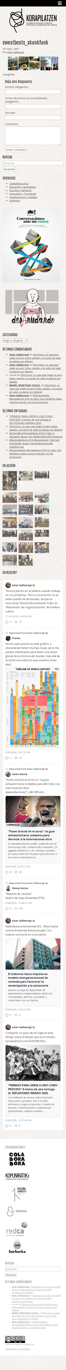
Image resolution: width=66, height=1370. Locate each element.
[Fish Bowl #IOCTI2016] (10, 522)
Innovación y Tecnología (22, 193)
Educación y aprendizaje (22, 187)
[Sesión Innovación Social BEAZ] (42, 509)
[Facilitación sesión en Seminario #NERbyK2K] (42, 533)
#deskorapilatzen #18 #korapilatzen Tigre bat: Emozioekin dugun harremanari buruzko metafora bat (34, 443)
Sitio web (10, 112)
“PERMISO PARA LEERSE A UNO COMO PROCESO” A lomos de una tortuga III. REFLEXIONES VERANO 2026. (31, 420)
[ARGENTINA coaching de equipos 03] (26, 476)
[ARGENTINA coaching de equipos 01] (42, 522)
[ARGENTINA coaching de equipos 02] (26, 547)
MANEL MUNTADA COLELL (24, 385)
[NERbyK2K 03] (42, 547)
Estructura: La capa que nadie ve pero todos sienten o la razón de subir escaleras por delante (35, 358)
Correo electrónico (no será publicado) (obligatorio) (26, 99)
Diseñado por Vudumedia (17, 1349)
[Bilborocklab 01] (26, 510)
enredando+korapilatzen (33, 20)
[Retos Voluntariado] (26, 497)
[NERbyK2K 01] (10, 480)
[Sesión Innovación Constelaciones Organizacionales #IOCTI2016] (26, 535)
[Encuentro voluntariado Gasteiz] (42, 497)
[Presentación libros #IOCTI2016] (10, 497)
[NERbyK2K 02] (26, 560)
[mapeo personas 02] (42, 474)
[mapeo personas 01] (10, 533)
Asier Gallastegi (15, 52)
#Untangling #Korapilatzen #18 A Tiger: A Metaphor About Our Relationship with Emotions (36, 435)
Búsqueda (9, 169)
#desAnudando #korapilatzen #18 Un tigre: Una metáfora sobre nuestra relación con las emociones (35, 399)
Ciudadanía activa (18, 183)
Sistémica (14, 200)
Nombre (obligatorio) (16, 86)
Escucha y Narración (20, 190)
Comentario (11, 124)
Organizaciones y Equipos (23, 197)
